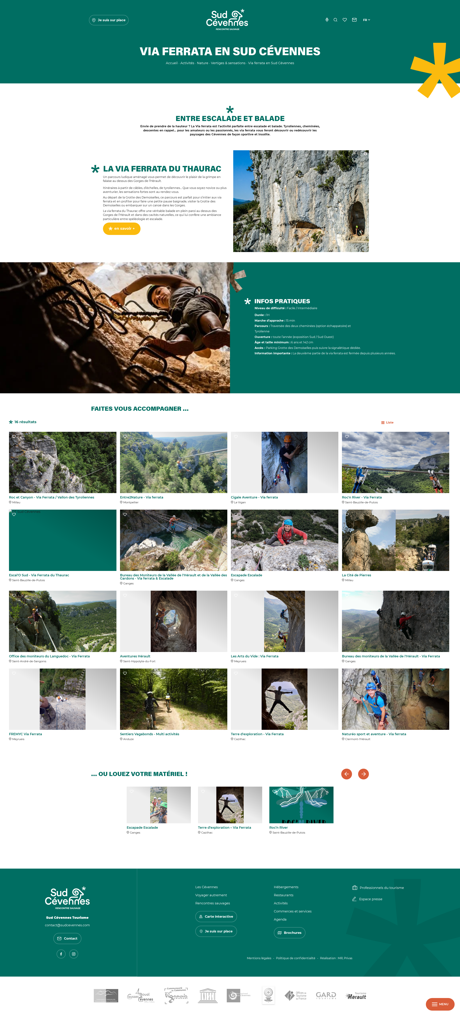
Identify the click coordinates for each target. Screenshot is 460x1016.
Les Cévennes (206, 887)
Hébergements (286, 887)
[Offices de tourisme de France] (296, 996)
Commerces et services (293, 911)
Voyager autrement (211, 895)
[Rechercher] (335, 20)
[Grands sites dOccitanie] (268, 996)
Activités (281, 903)
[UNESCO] (208, 996)
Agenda (280, 919)
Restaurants (283, 895)
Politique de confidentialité (295, 958)
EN (365, 24)
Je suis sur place (111, 20)
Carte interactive (219, 917)
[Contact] (354, 20)
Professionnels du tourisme (382, 888)
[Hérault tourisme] (355, 996)
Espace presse (370, 899)
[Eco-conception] (327, 20)
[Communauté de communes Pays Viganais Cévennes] (176, 996)
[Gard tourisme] (326, 996)
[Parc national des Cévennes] (239, 996)
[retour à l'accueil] (227, 20)
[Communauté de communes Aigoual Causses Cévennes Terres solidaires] (141, 996)
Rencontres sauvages (212, 903)
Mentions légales (259, 958)
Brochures (293, 933)
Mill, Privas (345, 958)
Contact (70, 939)
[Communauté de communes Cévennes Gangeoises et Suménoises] (106, 996)
